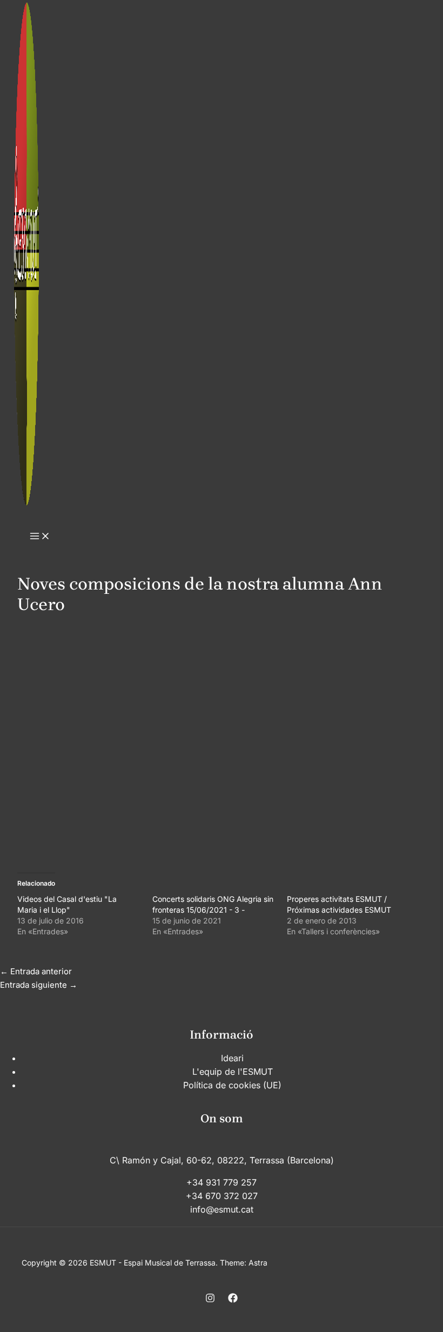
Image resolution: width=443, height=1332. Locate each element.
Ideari (232, 1058)
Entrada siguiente (38, 985)
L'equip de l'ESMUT (232, 1071)
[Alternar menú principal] (40, 536)
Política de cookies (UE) (232, 1085)
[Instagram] (210, 1300)
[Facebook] (233, 1300)
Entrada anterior (36, 971)
